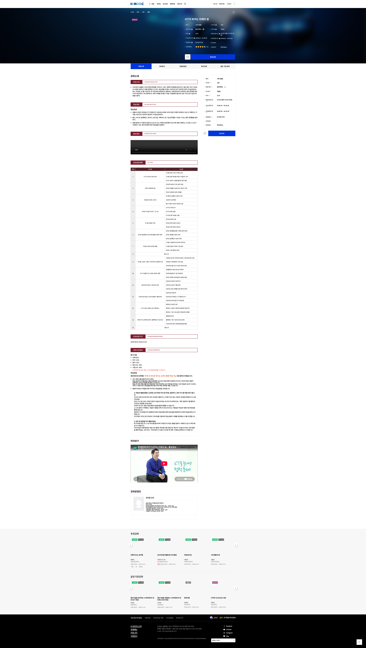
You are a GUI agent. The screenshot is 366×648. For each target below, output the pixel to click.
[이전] (130, 545)
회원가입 (221, 4)
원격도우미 (179, 618)
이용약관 (147, 618)
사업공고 (134, 636)
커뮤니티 (179, 4)
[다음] (235, 545)
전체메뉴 (134, 629)
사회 (143, 12)
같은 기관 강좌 (225, 66)
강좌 (153, 4)
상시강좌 (165, 4)
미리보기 (162, 66)
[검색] (185, 4)
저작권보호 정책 (158, 618)
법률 (148, 12)
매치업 (159, 4)
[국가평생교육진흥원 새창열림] (227, 618)
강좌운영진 (183, 66)
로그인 (215, 4)
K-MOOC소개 (136, 626)
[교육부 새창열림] (214, 617)
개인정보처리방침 (136, 618)
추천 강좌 (204, 66)
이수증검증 (169, 618)
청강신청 (213, 57)
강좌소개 (141, 66)
